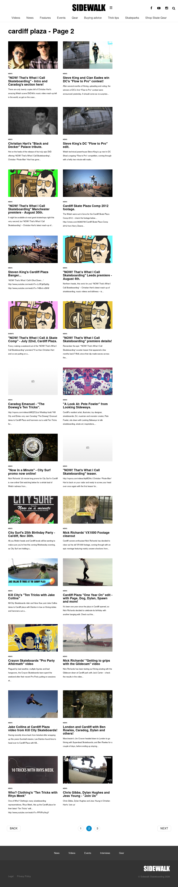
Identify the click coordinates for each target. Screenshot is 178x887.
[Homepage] (157, 867)
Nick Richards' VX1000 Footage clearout (87, 524)
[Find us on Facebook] (151, 8)
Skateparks (132, 18)
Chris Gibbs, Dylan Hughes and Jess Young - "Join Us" (87, 782)
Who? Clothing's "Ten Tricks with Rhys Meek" (33, 786)
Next (164, 828)
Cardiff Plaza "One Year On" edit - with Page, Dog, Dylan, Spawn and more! (87, 588)
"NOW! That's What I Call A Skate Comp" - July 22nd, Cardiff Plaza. (33, 329)
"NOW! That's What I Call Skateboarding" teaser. (87, 462)
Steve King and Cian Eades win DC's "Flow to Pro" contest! (87, 69)
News (30, 18)
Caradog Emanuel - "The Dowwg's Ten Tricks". (33, 398)
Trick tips (113, 18)
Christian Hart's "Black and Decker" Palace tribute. (33, 135)
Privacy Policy (24, 876)
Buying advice (93, 18)
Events (61, 18)
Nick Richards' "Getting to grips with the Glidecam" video (87, 652)
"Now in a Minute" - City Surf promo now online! (33, 462)
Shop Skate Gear (156, 18)
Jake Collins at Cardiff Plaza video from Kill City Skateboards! (33, 718)
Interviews (105, 853)
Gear (75, 18)
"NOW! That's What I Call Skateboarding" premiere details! (87, 331)
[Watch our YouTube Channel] (158, 8)
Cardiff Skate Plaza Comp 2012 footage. (87, 199)
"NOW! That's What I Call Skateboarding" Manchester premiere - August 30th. (33, 199)
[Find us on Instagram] (166, 8)
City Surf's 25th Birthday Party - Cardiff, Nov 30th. (33, 524)
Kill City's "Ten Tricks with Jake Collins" (33, 586)
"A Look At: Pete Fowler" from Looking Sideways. (87, 398)
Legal (11, 876)
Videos (15, 18)
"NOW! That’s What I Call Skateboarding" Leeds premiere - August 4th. (87, 266)
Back (14, 828)
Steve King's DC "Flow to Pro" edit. (87, 135)
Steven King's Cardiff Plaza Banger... (33, 264)
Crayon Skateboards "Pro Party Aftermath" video (33, 654)
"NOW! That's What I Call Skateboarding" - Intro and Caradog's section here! (33, 71)
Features (45, 18)
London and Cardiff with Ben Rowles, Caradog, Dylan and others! (87, 720)
